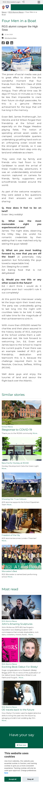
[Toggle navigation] (38, 2)
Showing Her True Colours (14, 499)
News (4, 12)
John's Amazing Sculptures (17, 624)
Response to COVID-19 (17, 429)
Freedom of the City (11, 535)
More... (35, 433)
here (6, 773)
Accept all (12, 779)
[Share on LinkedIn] (11, 43)
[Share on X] (7, 43)
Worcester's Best (9, 571)
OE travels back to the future (18, 709)
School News (7, 427)
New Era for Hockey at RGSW (15, 463)
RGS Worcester (9, 2)
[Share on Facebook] (3, 43)
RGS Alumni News (16, 12)
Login (17, 2)
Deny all (30, 779)
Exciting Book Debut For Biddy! (20, 667)
